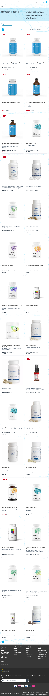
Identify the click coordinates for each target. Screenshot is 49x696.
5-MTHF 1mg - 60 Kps (31, 143)
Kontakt (15, 650)
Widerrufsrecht (29, 654)
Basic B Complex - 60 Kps (31, 507)
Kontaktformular (4, 666)
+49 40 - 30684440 (4, 657)
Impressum (28, 658)
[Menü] (40, 2)
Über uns (27, 650)
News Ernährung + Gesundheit (42, 657)
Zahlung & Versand (17, 652)
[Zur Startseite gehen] (5, 2)
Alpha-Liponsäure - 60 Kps (32, 305)
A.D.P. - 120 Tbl (5, 184)
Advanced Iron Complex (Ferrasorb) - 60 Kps (12, 305)
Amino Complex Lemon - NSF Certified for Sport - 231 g (11, 346)
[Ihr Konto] (43, 2)
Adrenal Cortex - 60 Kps (7, 265)
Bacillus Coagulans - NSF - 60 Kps (9, 507)
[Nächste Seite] (18, 29)
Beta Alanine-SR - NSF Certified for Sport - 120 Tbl (36, 589)
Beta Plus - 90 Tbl (30, 630)
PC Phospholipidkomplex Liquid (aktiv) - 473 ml (12, 144)
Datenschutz (28, 656)
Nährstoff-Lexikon (42, 650)
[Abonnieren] (27, 680)
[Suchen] (36, 2)
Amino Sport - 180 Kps (31, 345)
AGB (27, 652)
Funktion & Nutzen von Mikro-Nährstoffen (42, 653)
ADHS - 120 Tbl (29, 225)
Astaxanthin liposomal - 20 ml (32, 386)
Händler (15, 654)
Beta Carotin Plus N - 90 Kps (8, 630)
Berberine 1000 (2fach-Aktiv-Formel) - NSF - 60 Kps (36, 548)
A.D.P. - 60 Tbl (29, 184)
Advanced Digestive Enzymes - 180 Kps (34, 265)
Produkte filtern (8, 24)
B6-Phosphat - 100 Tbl (31, 467)
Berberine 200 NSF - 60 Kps (8, 589)
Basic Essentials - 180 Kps (8, 547)
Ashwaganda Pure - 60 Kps (8, 386)
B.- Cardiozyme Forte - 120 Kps (33, 427)
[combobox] (27, 2)
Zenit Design (16, 693)
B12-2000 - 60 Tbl (6, 467)
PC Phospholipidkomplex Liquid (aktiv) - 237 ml (35, 103)
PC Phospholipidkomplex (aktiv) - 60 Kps (11, 102)
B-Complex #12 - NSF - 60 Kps (9, 427)
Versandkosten (45, 692)
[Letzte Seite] (21, 29)
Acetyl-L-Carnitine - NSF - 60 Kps (9, 225)
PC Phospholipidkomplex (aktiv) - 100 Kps (11, 62)
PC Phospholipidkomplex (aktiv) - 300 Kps (35, 62)
